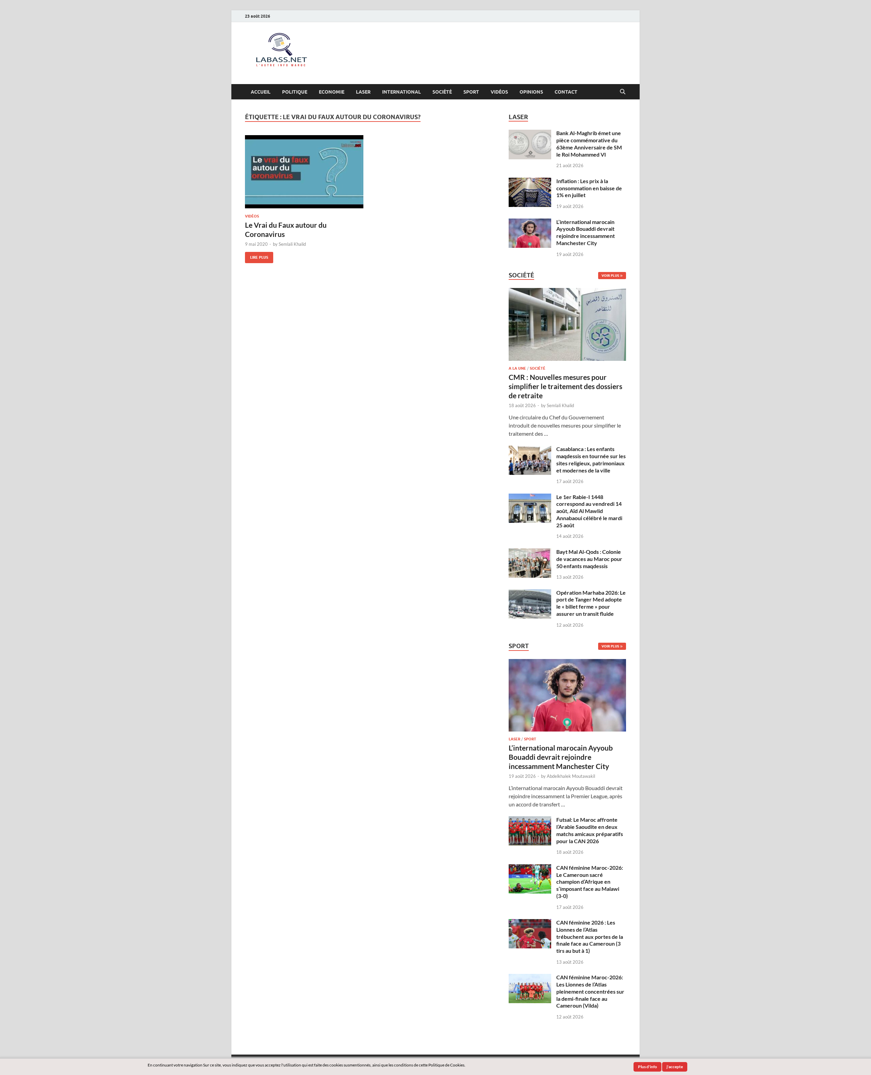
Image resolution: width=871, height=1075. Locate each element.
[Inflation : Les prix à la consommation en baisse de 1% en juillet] (530, 181)
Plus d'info (647, 1066)
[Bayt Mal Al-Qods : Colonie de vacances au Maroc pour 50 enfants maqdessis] (530, 552)
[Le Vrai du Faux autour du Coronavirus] (304, 171)
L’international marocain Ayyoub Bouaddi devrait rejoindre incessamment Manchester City (585, 232)
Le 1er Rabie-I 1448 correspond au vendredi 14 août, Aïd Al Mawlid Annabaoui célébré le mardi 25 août (589, 511)
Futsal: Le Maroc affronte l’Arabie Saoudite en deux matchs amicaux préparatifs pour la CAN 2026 (589, 830)
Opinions (531, 92)
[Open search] (623, 92)
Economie (331, 92)
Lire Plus (256, 256)
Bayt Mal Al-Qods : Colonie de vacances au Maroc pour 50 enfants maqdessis (589, 558)
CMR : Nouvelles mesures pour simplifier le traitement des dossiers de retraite (565, 386)
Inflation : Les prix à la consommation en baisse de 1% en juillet (589, 188)
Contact (566, 92)
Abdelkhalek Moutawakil (571, 776)
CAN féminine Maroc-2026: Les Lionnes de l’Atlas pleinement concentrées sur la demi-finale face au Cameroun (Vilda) (590, 991)
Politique (294, 92)
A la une (517, 368)
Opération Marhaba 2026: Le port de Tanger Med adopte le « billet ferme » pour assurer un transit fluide (591, 603)
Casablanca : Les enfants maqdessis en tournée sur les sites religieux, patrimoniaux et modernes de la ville (591, 459)
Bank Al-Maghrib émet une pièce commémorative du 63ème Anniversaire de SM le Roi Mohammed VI (589, 143)
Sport (471, 92)
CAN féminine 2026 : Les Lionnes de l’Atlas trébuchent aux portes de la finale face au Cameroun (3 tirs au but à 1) (589, 936)
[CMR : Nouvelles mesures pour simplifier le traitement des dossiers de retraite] (567, 292)
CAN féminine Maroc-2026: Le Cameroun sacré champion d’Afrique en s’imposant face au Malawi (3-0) (589, 881)
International (401, 92)
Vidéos (499, 92)
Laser (363, 92)
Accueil (260, 92)
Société (442, 92)
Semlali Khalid (292, 244)
